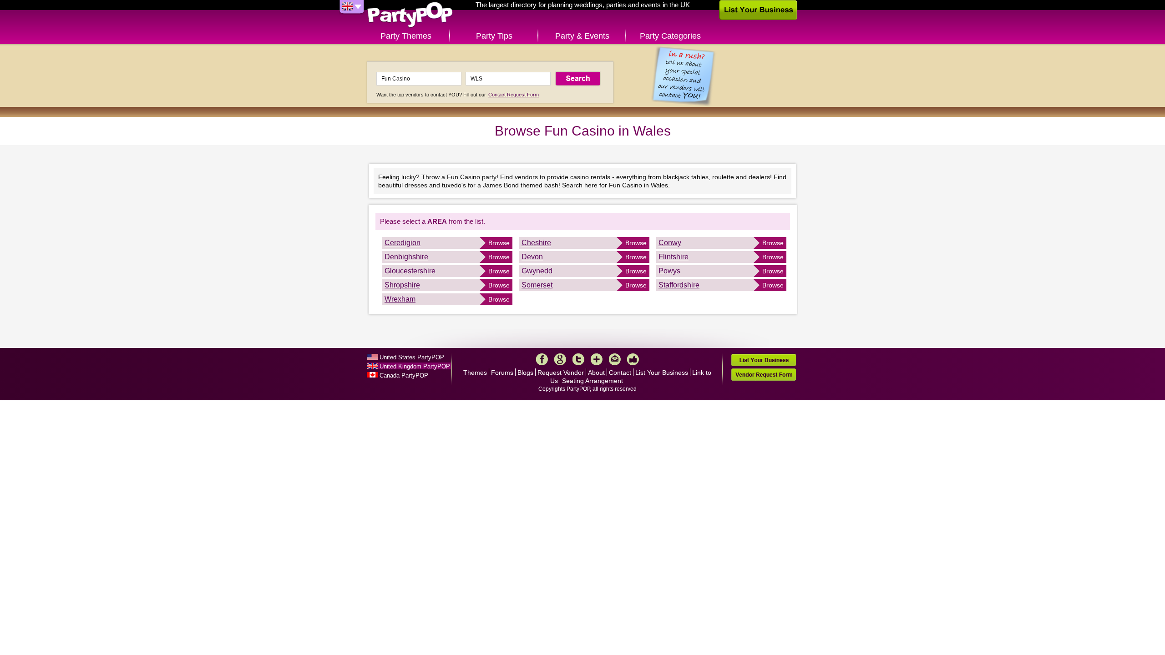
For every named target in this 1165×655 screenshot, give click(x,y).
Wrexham (400, 299)
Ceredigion (402, 243)
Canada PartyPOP (404, 375)
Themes (475, 372)
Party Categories (670, 35)
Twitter (578, 359)
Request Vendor (560, 372)
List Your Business (661, 372)
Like (633, 359)
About (596, 372)
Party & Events (582, 35)
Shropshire (402, 285)
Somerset (537, 285)
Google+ (560, 359)
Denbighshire (406, 257)
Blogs (525, 372)
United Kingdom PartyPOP (415, 366)
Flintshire (673, 257)
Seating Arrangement (592, 380)
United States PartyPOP (412, 357)
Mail (615, 359)
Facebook (542, 359)
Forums (502, 372)
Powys (669, 271)
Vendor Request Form (763, 374)
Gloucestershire (410, 271)
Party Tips (494, 35)
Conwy (669, 243)
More (597, 359)
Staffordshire (678, 285)
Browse (499, 243)
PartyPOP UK (410, 15)
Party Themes (405, 35)
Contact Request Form (513, 94)
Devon (532, 257)
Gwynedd (537, 271)
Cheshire (536, 243)
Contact (620, 372)
